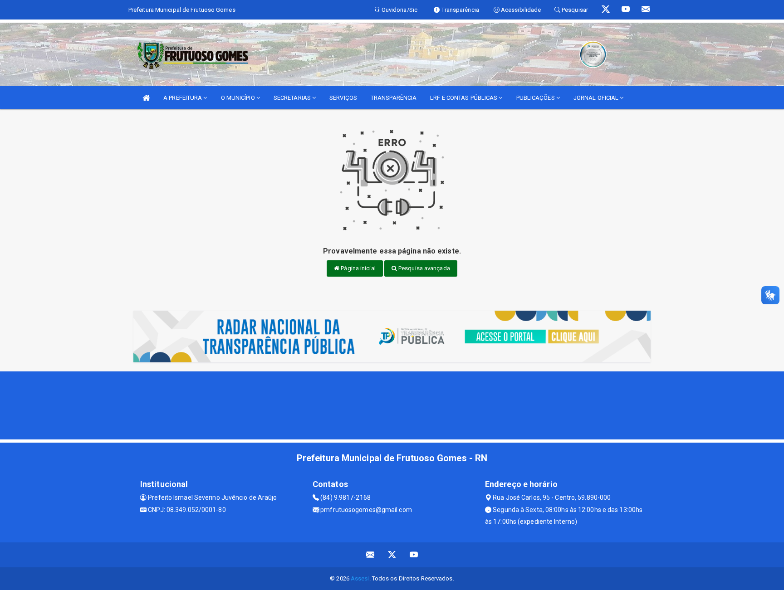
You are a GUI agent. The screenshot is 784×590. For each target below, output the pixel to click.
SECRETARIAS (293, 97)
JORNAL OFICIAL (596, 97)
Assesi (360, 578)
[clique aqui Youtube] (414, 555)
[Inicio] (146, 97)
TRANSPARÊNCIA (393, 97)
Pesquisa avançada (423, 268)
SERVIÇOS (343, 97)
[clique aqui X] (392, 555)
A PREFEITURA (183, 97)
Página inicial (357, 268)
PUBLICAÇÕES (536, 97)
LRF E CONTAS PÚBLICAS (464, 97)
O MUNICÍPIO (238, 97)
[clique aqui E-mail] (370, 555)
